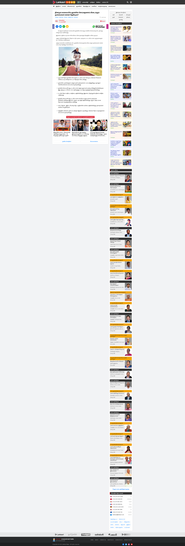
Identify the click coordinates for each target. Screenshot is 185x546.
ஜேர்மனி (123, 524)
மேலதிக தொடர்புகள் (117, 493)
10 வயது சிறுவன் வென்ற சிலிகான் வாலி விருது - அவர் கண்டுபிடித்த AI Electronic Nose (98, 134)
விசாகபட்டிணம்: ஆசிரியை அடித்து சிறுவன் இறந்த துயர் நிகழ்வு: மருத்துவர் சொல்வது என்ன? (115, 95)
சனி (113, 14)
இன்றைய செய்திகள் (121, 12)
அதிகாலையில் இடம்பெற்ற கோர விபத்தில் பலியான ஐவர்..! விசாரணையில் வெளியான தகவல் (116, 124)
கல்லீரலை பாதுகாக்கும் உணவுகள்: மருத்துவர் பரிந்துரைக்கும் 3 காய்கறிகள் (116, 143)
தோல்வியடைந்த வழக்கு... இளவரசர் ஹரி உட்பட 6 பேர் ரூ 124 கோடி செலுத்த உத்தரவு (80, 134)
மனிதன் (92, 2)
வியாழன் (128, 14)
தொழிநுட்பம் (86, 6)
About (96, 539)
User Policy (111, 539)
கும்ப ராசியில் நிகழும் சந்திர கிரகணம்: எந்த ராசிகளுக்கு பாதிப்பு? (115, 57)
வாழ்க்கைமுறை (102, 6)
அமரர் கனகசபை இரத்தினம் (117, 425)
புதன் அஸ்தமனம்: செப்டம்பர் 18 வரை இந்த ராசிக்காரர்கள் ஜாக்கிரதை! (116, 86)
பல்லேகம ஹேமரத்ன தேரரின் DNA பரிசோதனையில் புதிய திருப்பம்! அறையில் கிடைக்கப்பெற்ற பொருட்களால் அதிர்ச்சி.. (116, 67)
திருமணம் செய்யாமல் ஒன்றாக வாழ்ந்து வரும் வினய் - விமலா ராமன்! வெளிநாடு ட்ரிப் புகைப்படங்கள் (116, 38)
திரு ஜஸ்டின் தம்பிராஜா (115, 230)
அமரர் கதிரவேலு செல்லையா (117, 393)
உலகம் (64, 6)
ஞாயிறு (121, 19)
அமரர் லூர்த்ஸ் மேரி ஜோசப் (116, 326)
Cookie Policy (119, 539)
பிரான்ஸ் (117, 524)
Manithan (112, 61)
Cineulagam (113, 32)
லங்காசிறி (85, 2)
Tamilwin (112, 51)
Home (92, 539)
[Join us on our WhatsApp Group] (98, 26)
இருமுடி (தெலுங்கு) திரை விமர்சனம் (116, 132)
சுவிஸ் (111, 524)
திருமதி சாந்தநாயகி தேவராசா (117, 175)
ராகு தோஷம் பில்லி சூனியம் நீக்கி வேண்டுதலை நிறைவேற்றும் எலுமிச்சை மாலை (116, 153)
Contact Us (103, 539)
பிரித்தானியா (127, 522)
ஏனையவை (111, 6)
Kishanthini (61, 20)
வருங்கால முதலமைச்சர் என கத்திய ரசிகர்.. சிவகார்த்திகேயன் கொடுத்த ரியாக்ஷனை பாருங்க (116, 29)
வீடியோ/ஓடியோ (119, 527)
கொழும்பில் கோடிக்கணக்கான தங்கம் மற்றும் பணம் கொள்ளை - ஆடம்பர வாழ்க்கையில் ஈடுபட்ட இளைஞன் (116, 48)
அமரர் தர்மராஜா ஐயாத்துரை (116, 436)
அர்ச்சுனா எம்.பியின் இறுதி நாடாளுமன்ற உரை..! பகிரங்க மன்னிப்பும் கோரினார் (115, 114)
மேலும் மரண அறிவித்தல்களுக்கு (121, 489)
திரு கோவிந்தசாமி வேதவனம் (117, 382)
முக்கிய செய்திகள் (66, 141)
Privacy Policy (128, 539)
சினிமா (98, 2)
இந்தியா (58, 6)
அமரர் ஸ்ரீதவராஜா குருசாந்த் (116, 219)
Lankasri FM (105, 2)
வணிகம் (94, 6)
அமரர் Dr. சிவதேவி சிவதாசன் (117, 349)
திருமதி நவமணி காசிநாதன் (117, 361)
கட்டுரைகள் (127, 527)
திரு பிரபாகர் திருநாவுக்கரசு (116, 404)
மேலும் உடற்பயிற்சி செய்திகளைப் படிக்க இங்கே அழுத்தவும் (80, 117)
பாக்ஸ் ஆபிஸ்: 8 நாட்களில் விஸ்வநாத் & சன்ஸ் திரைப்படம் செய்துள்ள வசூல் (116, 105)
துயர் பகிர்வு (114, 170)
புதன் (113, 17)
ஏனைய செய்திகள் (116, 23)
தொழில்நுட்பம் (113, 519)
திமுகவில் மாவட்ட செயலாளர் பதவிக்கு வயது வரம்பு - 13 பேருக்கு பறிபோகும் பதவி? (61, 134)
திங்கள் (128, 17)
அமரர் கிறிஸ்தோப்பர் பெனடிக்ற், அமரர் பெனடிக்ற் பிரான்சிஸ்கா (116, 459)
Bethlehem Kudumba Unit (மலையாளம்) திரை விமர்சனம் (116, 76)
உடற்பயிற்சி (63, 22)
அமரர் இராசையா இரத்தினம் (116, 197)
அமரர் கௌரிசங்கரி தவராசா (117, 273)
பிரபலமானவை (94, 141)
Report (103, 21)
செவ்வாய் (121, 17)
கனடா (120, 522)
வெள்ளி (121, 14)
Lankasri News (65, 544)
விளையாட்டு (71, 6)
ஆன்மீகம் (79, 6)
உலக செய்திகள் (114, 522)
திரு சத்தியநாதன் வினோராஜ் (117, 372)
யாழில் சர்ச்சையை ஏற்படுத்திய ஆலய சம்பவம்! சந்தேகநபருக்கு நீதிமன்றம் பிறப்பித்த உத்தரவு (116, 162)
